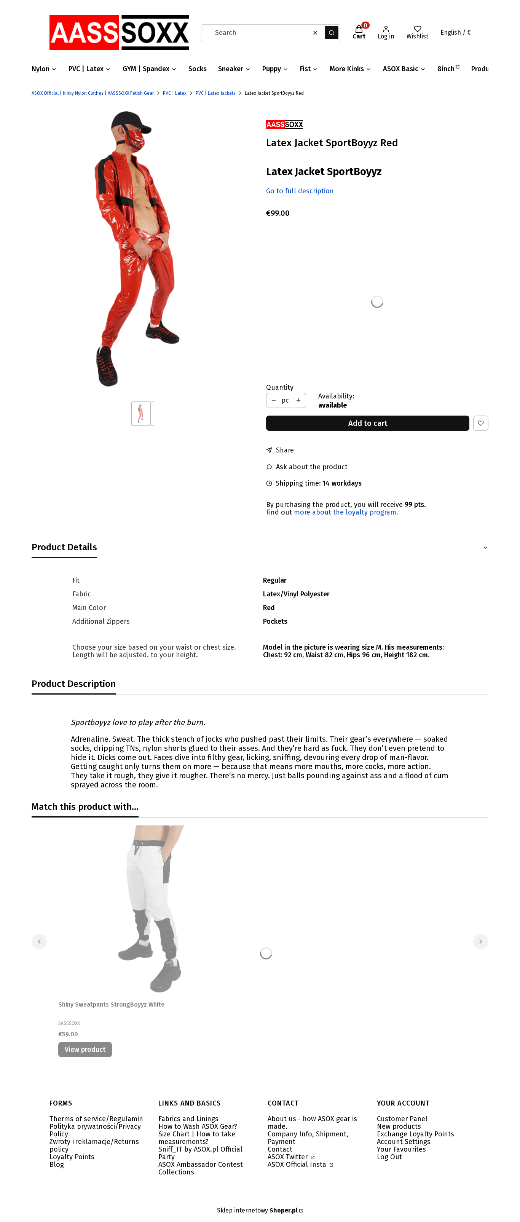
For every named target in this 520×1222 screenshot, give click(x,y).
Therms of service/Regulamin (96, 1119)
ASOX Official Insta (298, 1164)
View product (85, 1049)
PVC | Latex (175, 93)
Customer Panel (402, 1119)
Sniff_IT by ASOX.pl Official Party (200, 1153)
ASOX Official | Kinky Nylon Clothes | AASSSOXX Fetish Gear (93, 93)
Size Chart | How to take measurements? (196, 1138)
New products (399, 1126)
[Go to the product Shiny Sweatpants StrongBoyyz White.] (153, 911)
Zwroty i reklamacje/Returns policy (94, 1145)
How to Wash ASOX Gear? (197, 1126)
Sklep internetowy (257, 1210)
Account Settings (404, 1142)
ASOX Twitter (288, 1157)
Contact (280, 1149)
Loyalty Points (71, 1157)
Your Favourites (401, 1149)
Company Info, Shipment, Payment (308, 1138)
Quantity (279, 387)
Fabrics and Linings (188, 1119)
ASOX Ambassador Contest (200, 1164)
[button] (331, 32)
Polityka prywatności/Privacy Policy (95, 1130)
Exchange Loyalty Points (415, 1134)
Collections (176, 1172)
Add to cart (368, 423)
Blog (56, 1164)
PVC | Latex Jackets (216, 93)
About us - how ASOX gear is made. (312, 1123)
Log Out (389, 1157)
